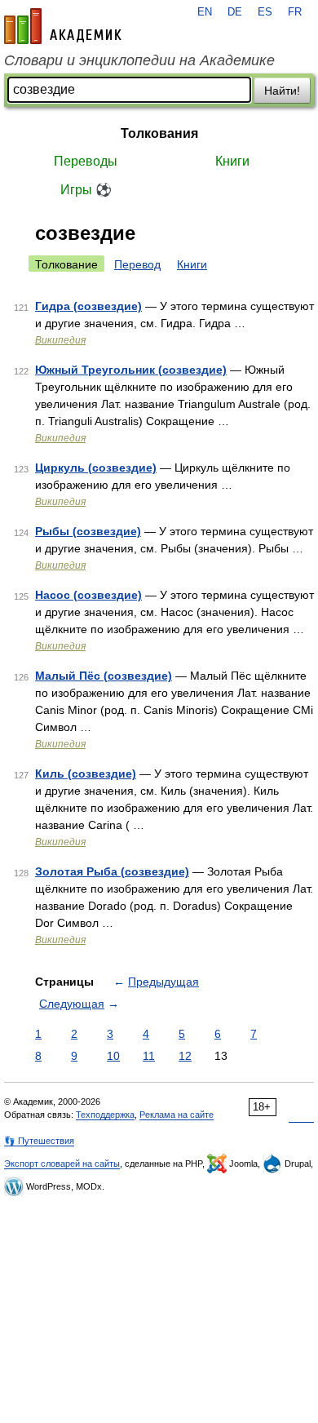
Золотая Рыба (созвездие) (112, 871)
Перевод (137, 264)
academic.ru (62, 26)
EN (204, 12)
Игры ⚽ (86, 190)
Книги (232, 161)
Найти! (282, 90)
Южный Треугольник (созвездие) (131, 369)
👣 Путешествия (39, 1141)
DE (234, 12)
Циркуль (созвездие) (96, 467)
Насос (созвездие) (88, 594)
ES (265, 12)
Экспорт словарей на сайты (62, 1163)
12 (185, 1055)
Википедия (60, 340)
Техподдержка (105, 1114)
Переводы (85, 161)
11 (149, 1055)
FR (295, 12)
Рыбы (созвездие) (88, 531)
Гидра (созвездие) (88, 306)
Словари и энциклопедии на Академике (139, 60)
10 (113, 1055)
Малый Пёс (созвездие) (103, 675)
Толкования (159, 133)
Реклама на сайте (176, 1114)
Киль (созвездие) (85, 773)
